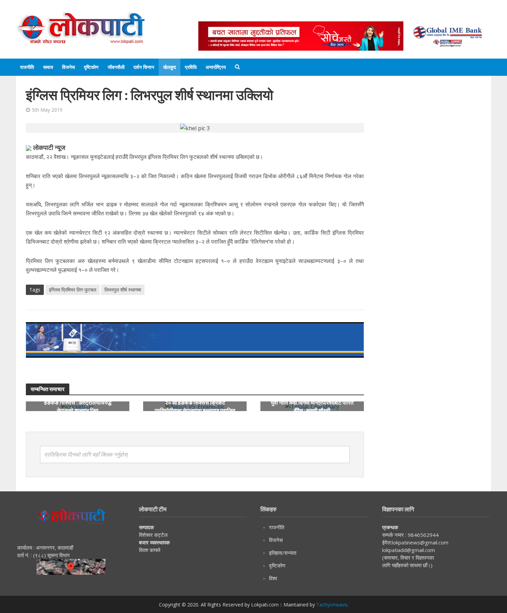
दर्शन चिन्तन (143, 67)
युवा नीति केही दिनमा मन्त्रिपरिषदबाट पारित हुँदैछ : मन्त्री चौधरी (312, 406)
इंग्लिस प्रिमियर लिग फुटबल (72, 289)
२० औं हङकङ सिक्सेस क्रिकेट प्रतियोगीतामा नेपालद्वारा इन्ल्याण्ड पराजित (195, 406)
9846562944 (422, 534)
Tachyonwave (331, 604)
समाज (48, 67)
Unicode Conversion (364, 14)
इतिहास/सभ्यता (282, 552)
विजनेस (68, 67)
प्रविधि (191, 67)
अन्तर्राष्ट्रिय (216, 67)
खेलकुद (169, 67)
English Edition (269, 14)
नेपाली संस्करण (314, 14)
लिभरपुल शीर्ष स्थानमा (123, 289)
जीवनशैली (116, 67)
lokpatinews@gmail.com (420, 542)
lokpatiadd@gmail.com (408, 549)
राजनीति (27, 67)
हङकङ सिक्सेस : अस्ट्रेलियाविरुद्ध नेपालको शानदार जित (77, 406)
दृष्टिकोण (91, 67)
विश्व (273, 578)
